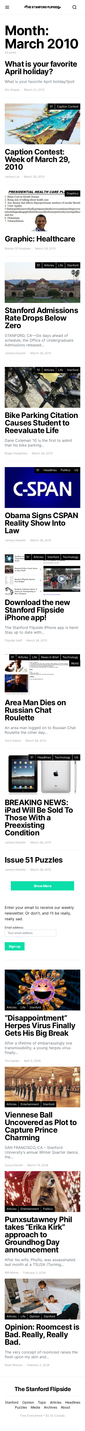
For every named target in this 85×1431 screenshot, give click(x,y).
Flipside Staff (13, 640)
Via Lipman (12, 1060)
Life (60, 265)
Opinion (35, 1316)
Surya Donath (14, 1165)
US (76, 470)
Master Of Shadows (18, 248)
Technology (70, 557)
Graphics (72, 193)
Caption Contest (67, 106)
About (65, 1407)
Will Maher (12, 1272)
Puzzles (21, 1407)
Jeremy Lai (12, 176)
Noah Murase (13, 1365)
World (74, 663)
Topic (42, 1402)
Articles (49, 265)
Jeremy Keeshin (15, 353)
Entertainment (30, 1104)
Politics (65, 470)
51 (51, 106)
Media (35, 1407)
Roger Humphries (16, 453)
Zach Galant (13, 740)
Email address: (14, 927)
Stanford (72, 265)
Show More (42, 886)
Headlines (50, 470)
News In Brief (50, 657)
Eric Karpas (12, 89)
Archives (50, 1407)
